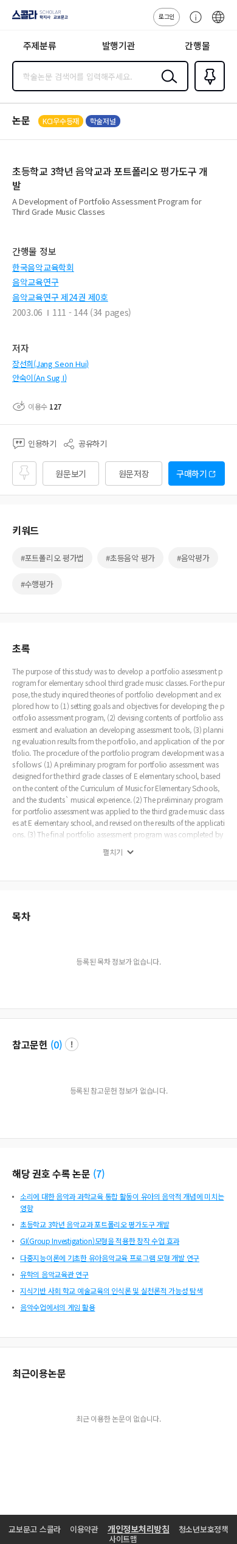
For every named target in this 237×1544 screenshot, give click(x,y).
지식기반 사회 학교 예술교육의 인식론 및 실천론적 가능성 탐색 (111, 1290)
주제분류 (40, 45)
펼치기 (113, 852)
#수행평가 (37, 584)
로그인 (166, 16)
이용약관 (84, 1529)
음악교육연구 (35, 282)
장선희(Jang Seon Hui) (50, 363)
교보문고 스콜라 (35, 1529)
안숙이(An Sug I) (39, 377)
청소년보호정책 (203, 1529)
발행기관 (119, 45)
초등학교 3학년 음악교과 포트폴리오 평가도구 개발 (94, 1224)
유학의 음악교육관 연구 (54, 1274)
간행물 (197, 45)
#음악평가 (193, 558)
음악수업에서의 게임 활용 (57, 1307)
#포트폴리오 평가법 (52, 558)
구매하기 (191, 473)
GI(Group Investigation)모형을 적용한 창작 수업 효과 (99, 1240)
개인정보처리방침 (139, 1529)
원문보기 (70, 473)
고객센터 (192, 23)
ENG (218, 23)
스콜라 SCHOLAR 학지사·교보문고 (37, 18)
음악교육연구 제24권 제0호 (60, 297)
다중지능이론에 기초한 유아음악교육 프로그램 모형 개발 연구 (109, 1257)
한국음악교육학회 (43, 267)
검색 (166, 85)
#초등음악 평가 (130, 558)
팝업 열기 (71, 1044)
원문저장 (133, 473)
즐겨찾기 (207, 90)
